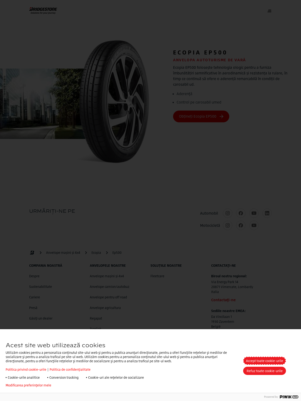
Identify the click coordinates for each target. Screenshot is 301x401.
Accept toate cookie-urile (264, 361)
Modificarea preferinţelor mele (28, 385)
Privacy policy (69, 385)
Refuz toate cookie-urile (265, 371)
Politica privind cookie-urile (26, 369)
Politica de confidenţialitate (70, 369)
